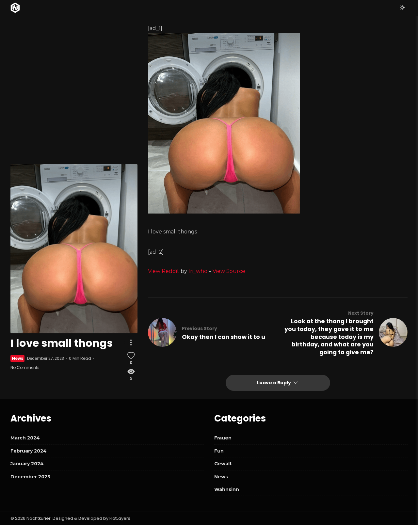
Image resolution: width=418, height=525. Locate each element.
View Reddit (163, 271)
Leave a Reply (274, 382)
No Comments (25, 367)
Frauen (223, 438)
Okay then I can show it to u (223, 337)
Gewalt (223, 464)
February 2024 (28, 451)
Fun (219, 451)
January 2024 (27, 464)
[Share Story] (130, 342)
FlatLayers (119, 518)
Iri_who (197, 271)
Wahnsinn (226, 489)
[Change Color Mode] (402, 8)
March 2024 (25, 438)
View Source (229, 271)
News (17, 358)
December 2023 (30, 477)
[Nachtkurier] (15, 8)
